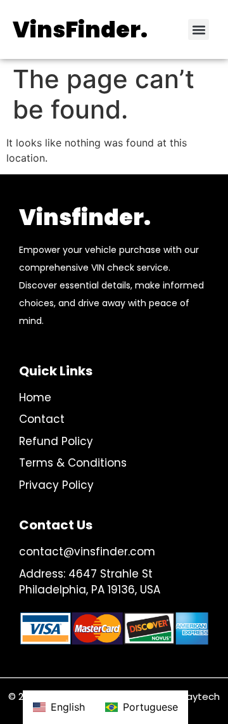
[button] (198, 29)
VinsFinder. (80, 29)
